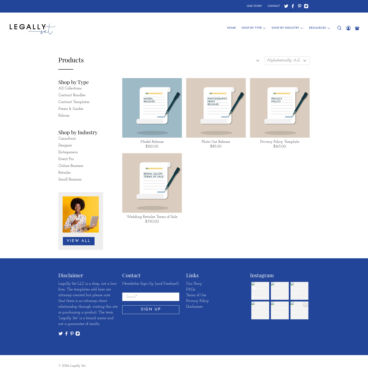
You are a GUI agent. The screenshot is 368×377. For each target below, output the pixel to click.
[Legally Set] (31, 28)
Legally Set (78, 365)
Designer (65, 145)
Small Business (70, 179)
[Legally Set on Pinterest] (299, 6)
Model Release (152, 142)
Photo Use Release (216, 142)
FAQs (190, 289)
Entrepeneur (68, 152)
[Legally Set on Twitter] (286, 6)
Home (231, 28)
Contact (274, 6)
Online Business (70, 166)
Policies (63, 116)
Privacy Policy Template (279, 142)
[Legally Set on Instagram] (306, 6)
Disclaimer (194, 307)
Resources (317, 28)
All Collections (70, 88)
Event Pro (66, 159)
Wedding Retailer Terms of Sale (151, 217)
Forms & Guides (70, 109)
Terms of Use (196, 295)
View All (79, 241)
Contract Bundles (71, 95)
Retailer (64, 173)
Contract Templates (73, 102)
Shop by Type (252, 28)
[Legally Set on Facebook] (292, 6)
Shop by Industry (285, 28)
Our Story (254, 6)
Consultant (67, 139)
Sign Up (151, 309)
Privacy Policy (197, 301)
